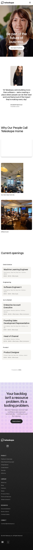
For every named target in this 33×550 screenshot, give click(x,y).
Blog (2, 485)
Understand (4, 467)
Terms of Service (6, 496)
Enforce (3, 473)
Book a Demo (5, 511)
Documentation (5, 509)
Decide (3, 470)
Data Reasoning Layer (7, 462)
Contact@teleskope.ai (7, 523)
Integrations (4, 465)
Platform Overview (6, 459)
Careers (3, 488)
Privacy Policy (5, 494)
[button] (30, 3)
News (2, 491)
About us (3, 482)
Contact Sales (5, 514)
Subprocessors (5, 499)
